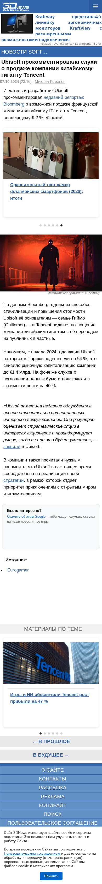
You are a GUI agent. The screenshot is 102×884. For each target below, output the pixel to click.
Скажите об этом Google (26, 516)
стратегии (13, 480)
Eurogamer (18, 570)
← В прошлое (51, 741)
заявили (11, 446)
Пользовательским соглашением (32, 853)
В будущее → (51, 755)
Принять (51, 876)
